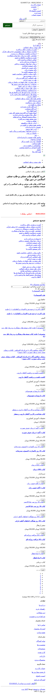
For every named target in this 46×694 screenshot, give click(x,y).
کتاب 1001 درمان (39, 469)
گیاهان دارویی (32, 96)
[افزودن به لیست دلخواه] (39, 307)
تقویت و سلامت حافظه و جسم (26, 58)
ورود (35, 9)
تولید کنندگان (40, 641)
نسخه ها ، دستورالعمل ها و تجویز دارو (23, 94)
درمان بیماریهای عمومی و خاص (25, 64)
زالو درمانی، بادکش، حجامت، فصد (24, 74)
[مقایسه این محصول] (37, 307)
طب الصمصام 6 (39, 295)
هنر (35, 135)
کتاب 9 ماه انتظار (39, 558)
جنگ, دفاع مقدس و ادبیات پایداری (25, 115)
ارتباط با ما (37, 45)
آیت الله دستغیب (31, 109)
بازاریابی (42, 656)
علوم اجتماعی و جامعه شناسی (30, 147)
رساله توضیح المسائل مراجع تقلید (25, 117)
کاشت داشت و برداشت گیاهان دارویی (31, 377)
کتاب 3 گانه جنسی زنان (37, 488)
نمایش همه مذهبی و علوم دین (30, 125)
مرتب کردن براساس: (37, 287)
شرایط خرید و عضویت (37, 616)
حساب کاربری (40, 668)
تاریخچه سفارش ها (38, 672)
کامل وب (24, 689)
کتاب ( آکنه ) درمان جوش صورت (33, 432)
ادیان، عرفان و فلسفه (29, 123)
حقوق (39, 150)
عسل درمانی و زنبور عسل (27, 86)
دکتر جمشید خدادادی (29, 66)
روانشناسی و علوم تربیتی (32, 145)
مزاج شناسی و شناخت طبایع (26, 90)
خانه (39, 43)
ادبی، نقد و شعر (31, 129)
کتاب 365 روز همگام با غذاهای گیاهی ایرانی (30, 521)
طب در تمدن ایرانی (30, 80)
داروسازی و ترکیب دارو (28, 62)
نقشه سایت (41, 632)
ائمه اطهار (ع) (32, 111)
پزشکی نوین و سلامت (33, 103)
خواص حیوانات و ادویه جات (27, 60)
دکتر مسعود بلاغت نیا (29, 72)
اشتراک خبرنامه (39, 680)
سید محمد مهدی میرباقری (27, 119)
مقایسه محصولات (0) (37, 284)
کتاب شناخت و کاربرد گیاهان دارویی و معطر (29, 414)
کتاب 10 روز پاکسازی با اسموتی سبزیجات (30, 451)
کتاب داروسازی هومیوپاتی (36, 396)
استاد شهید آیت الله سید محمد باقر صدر (23, 113)
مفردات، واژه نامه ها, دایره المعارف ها (23, 92)
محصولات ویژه (40, 660)
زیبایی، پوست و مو (30, 76)
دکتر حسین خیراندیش (29, 68)
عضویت (34, 7)
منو (34, 39)
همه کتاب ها (36, 152)
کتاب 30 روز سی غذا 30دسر (35, 506)
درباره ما (42, 605)
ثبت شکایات (41, 613)
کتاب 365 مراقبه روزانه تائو (35, 539)
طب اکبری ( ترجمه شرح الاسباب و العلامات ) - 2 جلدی (26, 314)
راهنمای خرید (40, 609)
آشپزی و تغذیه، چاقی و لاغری (26, 49)
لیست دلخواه (40, 676)
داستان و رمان (31, 133)
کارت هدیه (41, 652)
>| (40, 593)
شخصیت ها (41, 645)
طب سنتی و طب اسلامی (32, 47)
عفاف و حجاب (31, 121)
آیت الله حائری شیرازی (28, 107)
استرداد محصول (39, 629)
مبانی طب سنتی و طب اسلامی (25, 88)
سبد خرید (24, 37)
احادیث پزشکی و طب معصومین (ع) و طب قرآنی (19, 51)
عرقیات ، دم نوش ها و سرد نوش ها (24, 84)
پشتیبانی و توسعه (39, 689)
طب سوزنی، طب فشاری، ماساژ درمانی (22, 82)
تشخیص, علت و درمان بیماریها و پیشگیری (22, 56)
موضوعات (41, 649)
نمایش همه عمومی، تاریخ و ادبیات (29, 137)
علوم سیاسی (36, 143)
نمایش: (42, 289)
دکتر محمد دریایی (30, 70)
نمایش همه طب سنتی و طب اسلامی (28, 98)
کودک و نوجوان (35, 139)
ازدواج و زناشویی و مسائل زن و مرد (24, 54)
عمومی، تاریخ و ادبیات (33, 127)
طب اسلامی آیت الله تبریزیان (26, 78)
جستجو (22, 21)
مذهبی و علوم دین (34, 105)
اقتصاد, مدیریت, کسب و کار (31, 141)
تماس (37, 37)
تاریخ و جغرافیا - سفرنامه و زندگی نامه (23, 131)
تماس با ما (41, 625)
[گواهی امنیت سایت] (23, 683)
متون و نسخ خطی (34, 101)
